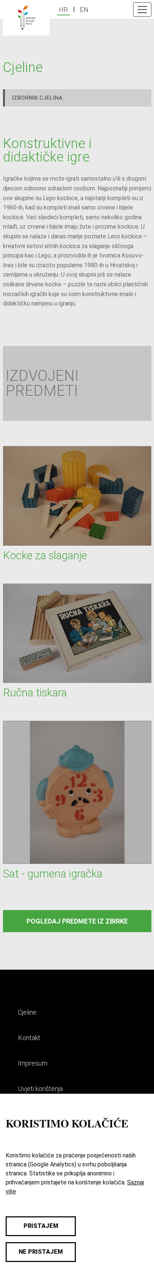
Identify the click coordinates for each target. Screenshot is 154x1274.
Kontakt (29, 1038)
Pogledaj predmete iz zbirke (77, 921)
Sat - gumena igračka (52, 873)
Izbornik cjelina (37, 97)
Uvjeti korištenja (40, 1089)
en (84, 9)
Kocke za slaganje (45, 555)
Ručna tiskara (35, 692)
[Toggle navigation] (142, 9)
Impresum (32, 1063)
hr (63, 9)
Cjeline (27, 1012)
